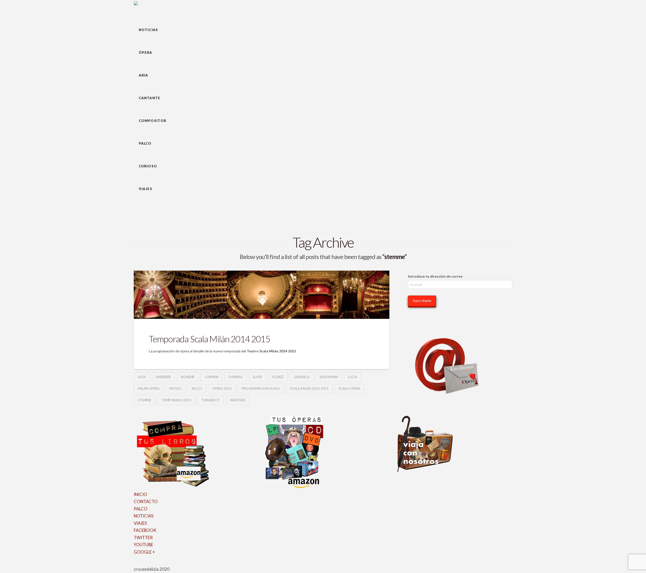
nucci (197, 388)
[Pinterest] (155, 564)
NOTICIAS (143, 515)
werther (237, 400)
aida (142, 377)
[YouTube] (148, 564)
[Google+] (142, 564)
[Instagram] (151, 564)
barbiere (163, 377)
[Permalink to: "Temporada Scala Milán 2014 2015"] (261, 295)
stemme (144, 400)
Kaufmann (329, 377)
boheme (188, 377)
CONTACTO (146, 501)
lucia (352, 377)
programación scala (261, 388)
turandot (210, 400)
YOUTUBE (143, 544)
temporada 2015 (176, 400)
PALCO (140, 508)
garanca (302, 377)
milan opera (148, 388)
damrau (235, 377)
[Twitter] (138, 564)
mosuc (176, 388)
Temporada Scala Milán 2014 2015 (209, 338)
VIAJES (140, 523)
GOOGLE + (144, 552)
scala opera (349, 388)
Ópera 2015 (222, 388)
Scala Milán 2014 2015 (309, 388)
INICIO (140, 494)
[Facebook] (135, 564)
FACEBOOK (145, 530)
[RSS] (158, 564)
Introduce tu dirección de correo (435, 276)
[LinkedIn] (145, 564)
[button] (141, 9)
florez (278, 377)
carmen (211, 377)
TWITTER (143, 537)
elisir (257, 377)
